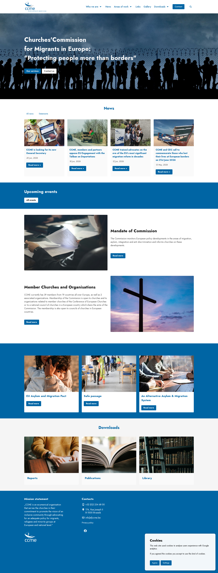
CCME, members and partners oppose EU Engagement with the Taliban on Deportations (87, 153)
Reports (32, 478)
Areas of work (121, 6)
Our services (32, 71)
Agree (154, 562)
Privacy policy (87, 522)
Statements (43, 113)
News (108, 6)
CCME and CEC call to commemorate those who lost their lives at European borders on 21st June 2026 (172, 155)
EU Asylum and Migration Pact (46, 396)
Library (147, 478)
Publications (93, 478)
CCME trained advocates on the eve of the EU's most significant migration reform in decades (130, 153)
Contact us (49, 71)
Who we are (92, 6)
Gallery (147, 6)
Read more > (34, 165)
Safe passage (93, 396)
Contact (178, 6)
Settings (166, 562)
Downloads (159, 6)
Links (138, 6)
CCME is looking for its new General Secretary (41, 151)
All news (30, 113)
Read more (118, 255)
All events (31, 200)
